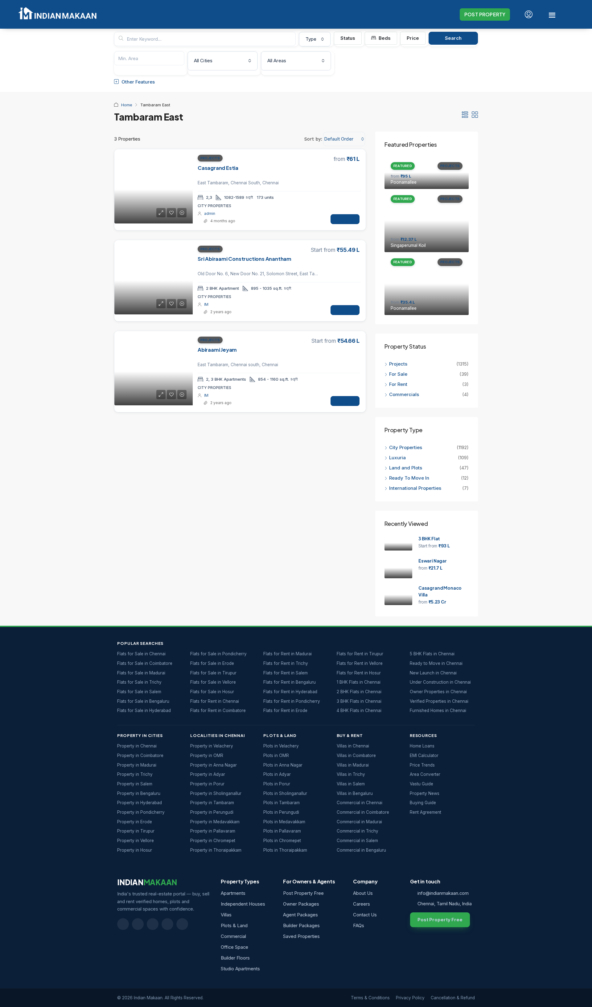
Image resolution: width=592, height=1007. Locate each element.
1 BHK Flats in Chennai (358, 682)
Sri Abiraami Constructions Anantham (244, 259)
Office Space (234, 947)
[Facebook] (123, 924)
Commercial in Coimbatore (363, 812)
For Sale (398, 374)
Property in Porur (207, 783)
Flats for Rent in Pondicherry (291, 701)
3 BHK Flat (429, 538)
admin (209, 213)
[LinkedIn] (138, 924)
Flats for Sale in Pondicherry (218, 653)
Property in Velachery (211, 745)
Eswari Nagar (432, 560)
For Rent (398, 384)
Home (126, 104)
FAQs (358, 925)
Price (413, 38)
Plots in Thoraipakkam (285, 850)
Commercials (404, 394)
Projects (210, 158)
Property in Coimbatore (140, 755)
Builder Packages (301, 925)
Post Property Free (303, 893)
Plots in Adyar (277, 774)
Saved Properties (301, 936)
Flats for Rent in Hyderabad (290, 691)
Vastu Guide (421, 783)
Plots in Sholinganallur (285, 793)
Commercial (233, 936)
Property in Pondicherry (141, 812)
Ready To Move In (409, 478)
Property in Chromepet (212, 840)
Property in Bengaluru (138, 793)
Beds (384, 38)
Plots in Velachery (281, 745)
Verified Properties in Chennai (439, 701)
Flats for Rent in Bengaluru (289, 682)
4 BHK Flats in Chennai (359, 710)
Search (453, 38)
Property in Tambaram (212, 802)
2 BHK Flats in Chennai (359, 691)
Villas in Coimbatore (356, 755)
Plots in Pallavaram (282, 831)
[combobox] (315, 39)
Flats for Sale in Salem (139, 691)
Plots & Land (234, 925)
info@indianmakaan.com (443, 893)
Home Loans (422, 745)
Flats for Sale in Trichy (139, 682)
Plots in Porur (276, 783)
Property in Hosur (134, 850)
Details (345, 221)
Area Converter (425, 774)
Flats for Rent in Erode (285, 710)
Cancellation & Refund (453, 997)
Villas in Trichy (351, 774)
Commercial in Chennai (359, 802)
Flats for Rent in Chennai (214, 701)
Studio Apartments (240, 969)
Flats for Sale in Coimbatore (144, 663)
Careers (361, 904)
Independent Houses (243, 904)
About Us (363, 893)
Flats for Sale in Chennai (141, 653)
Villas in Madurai (353, 765)
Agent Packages (300, 915)
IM (206, 304)
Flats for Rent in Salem (285, 672)
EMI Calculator (424, 755)
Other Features (137, 82)
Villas (226, 915)
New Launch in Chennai (433, 672)
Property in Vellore (135, 840)
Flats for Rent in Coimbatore (218, 710)
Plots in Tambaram (281, 802)
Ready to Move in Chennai (436, 663)
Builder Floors (235, 958)
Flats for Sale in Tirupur (213, 672)
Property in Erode (134, 821)
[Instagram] (182, 924)
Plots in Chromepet (282, 840)
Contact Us (365, 915)
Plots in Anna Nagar (282, 765)
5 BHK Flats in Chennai (432, 653)
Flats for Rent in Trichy (285, 663)
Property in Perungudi (211, 812)
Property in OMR (206, 755)
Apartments (233, 893)
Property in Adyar (207, 774)
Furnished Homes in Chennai (438, 710)
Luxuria (397, 458)
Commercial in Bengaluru (361, 850)
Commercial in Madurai (359, 821)
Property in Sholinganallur (215, 793)
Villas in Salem (351, 783)
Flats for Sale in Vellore (213, 682)
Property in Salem (134, 783)
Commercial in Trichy (357, 831)
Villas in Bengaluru (355, 793)
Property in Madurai (136, 765)
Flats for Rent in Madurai (287, 653)
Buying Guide (423, 802)
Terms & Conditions (370, 997)
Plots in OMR (276, 755)
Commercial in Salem (357, 840)
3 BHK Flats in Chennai (359, 701)
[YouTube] (152, 924)
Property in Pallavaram (212, 831)
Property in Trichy (135, 774)
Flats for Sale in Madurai (141, 672)
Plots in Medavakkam (284, 821)
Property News (424, 793)
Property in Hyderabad (139, 802)
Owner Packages (301, 904)
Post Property (484, 14)
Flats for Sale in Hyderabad (144, 710)
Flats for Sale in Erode (212, 663)
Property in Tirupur (135, 831)
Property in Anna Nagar (213, 765)
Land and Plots (405, 468)
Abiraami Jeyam (217, 349)
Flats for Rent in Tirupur (360, 653)
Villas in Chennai (353, 745)
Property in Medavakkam (215, 821)
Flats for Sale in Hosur (212, 691)
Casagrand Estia (218, 168)
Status (347, 38)
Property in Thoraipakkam (215, 850)
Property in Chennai (137, 745)
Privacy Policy (410, 997)
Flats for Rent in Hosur (359, 672)
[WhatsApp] (167, 924)
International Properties (415, 488)
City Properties (405, 447)
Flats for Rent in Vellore (360, 663)
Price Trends (422, 765)
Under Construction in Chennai (440, 682)
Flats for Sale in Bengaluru (143, 701)
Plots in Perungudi (281, 812)
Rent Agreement (425, 812)
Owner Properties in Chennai (438, 691)
